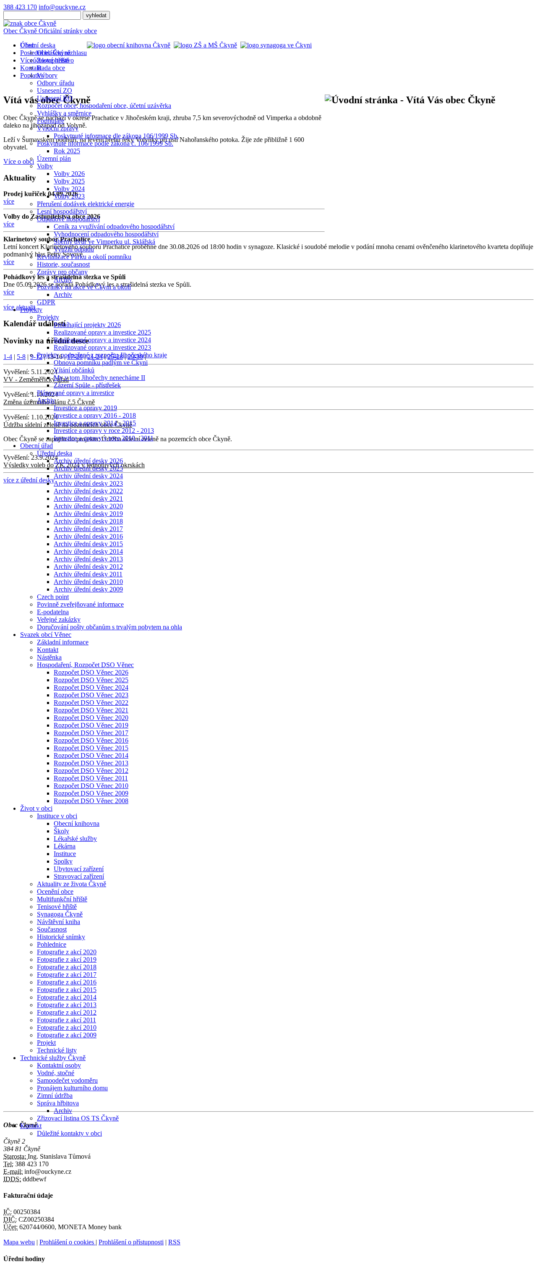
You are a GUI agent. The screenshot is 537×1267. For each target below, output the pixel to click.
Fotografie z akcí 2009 (66, 1035)
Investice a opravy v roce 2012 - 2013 (104, 430)
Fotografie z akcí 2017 (66, 974)
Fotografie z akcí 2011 (66, 1020)
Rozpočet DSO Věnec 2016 (91, 740)
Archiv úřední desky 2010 (88, 581)
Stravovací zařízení (79, 876)
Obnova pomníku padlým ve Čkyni (101, 362)
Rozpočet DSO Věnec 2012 (91, 770)
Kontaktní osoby (59, 1065)
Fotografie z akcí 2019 (66, 959)
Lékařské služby (75, 838)
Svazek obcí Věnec (45, 634)
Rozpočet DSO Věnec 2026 (91, 672)
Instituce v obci (57, 815)
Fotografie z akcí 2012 (66, 1012)
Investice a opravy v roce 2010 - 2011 (104, 438)
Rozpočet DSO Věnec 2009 (91, 793)
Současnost (52, 929)
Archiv (63, 279)
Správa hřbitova (58, 1103)
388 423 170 (20, 6)
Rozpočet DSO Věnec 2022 (91, 702)
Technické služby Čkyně (53, 1057)
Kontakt (47, 649)
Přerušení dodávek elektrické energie (85, 203)
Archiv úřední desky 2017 (88, 528)
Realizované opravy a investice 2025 (102, 332)
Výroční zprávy (57, 128)
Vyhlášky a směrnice (64, 113)
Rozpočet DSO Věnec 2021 (91, 710)
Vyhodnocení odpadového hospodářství (106, 234)
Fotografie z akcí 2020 (66, 951)
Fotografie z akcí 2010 (66, 1027)
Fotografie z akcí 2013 (66, 1004)
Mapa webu (19, 1242)
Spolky (63, 861)
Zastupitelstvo (55, 60)
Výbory (47, 75)
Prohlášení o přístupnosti (131, 1242)
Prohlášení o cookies (67, 1242)
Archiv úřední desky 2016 (88, 536)
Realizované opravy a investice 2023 (102, 347)
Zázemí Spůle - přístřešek (87, 385)
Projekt (46, 1042)
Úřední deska (54, 453)
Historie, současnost (63, 264)
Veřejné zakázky (59, 619)
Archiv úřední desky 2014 (88, 551)
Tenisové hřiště (57, 906)
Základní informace (63, 642)
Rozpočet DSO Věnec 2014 (91, 755)
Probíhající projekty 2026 (87, 324)
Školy (61, 831)
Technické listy (57, 1050)
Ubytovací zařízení (79, 868)
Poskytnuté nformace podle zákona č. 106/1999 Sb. (105, 143)
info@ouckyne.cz (62, 6)
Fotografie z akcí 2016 (66, 982)
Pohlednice (51, 944)
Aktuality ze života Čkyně (71, 883)
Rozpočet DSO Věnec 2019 (91, 725)
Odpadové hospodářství (68, 219)
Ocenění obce (55, 891)
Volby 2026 (69, 173)
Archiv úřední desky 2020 (88, 506)
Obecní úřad (36, 445)
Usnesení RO (55, 98)
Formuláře (50, 120)
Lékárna (65, 846)
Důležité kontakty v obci (69, 1133)
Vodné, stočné (55, 1072)
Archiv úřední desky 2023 (88, 483)
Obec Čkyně (53, 52)
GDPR (46, 302)
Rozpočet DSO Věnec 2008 (91, 800)
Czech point (53, 596)
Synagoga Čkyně (60, 914)
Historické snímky (61, 936)
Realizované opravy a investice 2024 (102, 339)
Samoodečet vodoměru (67, 1080)
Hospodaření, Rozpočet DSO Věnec (85, 664)
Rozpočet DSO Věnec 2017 (91, 732)
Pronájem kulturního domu (72, 1088)
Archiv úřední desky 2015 (88, 543)
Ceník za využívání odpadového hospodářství (114, 226)
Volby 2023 (69, 196)
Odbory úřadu (55, 82)
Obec (27, 45)
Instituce (65, 853)
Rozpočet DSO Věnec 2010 (91, 785)
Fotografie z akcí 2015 (66, 989)
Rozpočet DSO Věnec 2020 (91, 717)
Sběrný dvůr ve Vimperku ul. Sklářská (104, 241)
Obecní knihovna (76, 823)
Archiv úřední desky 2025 (88, 468)
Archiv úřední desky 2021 (88, 498)
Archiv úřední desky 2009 (88, 589)
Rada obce (51, 67)
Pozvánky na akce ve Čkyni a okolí (84, 287)
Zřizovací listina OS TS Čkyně (78, 1118)
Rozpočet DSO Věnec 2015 (91, 747)
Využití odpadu (74, 249)
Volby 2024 (69, 188)
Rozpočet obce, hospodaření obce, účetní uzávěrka (104, 105)
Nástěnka (49, 657)
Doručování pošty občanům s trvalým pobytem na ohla (109, 627)
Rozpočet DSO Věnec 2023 (91, 695)
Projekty (31, 309)
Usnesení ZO (54, 90)
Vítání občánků (74, 370)
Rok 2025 (67, 150)
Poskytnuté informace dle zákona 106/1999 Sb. (116, 135)
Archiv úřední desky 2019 (88, 513)
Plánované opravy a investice (75, 392)
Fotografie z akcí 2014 (66, 997)
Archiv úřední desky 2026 (88, 460)
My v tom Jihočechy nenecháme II (99, 377)
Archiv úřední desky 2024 (88, 475)
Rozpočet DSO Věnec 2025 (91, 679)
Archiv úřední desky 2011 (88, 574)
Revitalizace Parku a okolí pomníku (84, 256)
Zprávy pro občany (62, 271)
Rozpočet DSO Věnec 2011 (91, 778)
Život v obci (36, 808)
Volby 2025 (69, 181)
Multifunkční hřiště (62, 899)
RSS (174, 1242)
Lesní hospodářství (62, 211)
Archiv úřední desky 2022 (88, 491)
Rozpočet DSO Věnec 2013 (91, 763)
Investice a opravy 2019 (85, 407)
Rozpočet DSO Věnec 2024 (91, 687)
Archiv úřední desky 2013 (88, 559)
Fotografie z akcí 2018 (66, 967)
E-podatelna (53, 611)
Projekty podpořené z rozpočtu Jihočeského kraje (102, 355)
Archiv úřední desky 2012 (88, 566)
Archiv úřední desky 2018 (88, 521)
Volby (45, 166)
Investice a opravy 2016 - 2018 (95, 415)
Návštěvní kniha (58, 921)
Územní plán (54, 158)
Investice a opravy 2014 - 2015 (95, 423)
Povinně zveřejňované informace (80, 604)
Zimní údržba (55, 1095)
